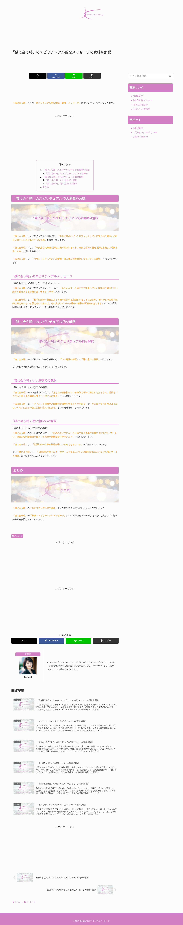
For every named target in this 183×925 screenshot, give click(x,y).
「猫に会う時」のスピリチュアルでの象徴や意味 (66, 170)
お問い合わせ (140, 136)
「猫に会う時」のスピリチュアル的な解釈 (62, 177)
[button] (92, 76)
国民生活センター (143, 100)
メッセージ (18, 536)
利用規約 (138, 128)
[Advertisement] (65, 39)
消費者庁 (138, 96)
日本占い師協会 (141, 109)
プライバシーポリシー (145, 132)
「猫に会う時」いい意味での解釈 (61, 180)
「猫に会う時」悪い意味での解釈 (61, 183)
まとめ (45, 187)
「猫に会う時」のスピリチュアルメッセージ (66, 173)
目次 (61, 164)
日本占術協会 (140, 104)
